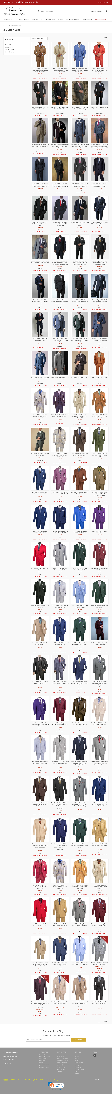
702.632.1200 (104, 2)
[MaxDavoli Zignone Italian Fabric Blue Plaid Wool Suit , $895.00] (99, 324)
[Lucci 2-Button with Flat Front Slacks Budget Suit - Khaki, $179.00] (60, 910)
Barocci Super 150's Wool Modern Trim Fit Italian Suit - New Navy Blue (60, 224)
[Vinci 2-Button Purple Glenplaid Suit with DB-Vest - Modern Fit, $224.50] (60, 401)
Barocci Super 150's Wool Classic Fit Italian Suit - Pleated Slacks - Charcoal (59, 301)
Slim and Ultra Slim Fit (11, 49)
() (107, 11)
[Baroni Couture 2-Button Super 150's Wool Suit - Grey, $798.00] (79, 93)
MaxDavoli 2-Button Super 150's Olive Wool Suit (40, 454)
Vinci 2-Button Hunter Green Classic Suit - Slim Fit (80, 569)
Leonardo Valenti (79, 1069)
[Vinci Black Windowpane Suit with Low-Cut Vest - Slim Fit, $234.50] (99, 988)
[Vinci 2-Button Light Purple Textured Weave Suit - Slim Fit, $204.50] (60, 478)
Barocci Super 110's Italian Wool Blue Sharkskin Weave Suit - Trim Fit (80, 146)
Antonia (77, 1056)
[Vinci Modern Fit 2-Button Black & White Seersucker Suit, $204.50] (60, 747)
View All (77, 1073)
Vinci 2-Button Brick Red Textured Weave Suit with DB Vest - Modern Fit (100, 70)
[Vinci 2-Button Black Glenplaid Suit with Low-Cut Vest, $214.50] (40, 667)
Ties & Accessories (72, 19)
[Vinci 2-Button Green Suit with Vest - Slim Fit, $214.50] (99, 591)
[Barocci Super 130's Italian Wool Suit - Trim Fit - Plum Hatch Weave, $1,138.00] (60, 130)
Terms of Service (61, 1067)
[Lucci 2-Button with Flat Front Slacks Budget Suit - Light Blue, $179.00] (79, 949)
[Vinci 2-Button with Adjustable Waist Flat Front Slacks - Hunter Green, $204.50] (79, 830)
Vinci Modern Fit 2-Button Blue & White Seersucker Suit (40, 762)
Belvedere (78, 1067)
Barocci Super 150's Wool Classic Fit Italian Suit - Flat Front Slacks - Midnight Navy (60, 262)
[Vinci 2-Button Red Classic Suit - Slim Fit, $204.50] (40, 554)
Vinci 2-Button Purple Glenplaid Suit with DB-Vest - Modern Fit (60, 415)
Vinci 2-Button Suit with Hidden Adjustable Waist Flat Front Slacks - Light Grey (99, 763)
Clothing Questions (62, 1062)
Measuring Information (63, 1064)
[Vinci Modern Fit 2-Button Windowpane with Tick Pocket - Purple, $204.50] (40, 709)
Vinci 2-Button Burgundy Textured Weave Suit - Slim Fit (60, 723)
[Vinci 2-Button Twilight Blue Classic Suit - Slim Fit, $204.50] (40, 517)
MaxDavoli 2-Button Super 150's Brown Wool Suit (80, 378)
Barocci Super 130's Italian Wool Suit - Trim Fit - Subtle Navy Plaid (80, 224)
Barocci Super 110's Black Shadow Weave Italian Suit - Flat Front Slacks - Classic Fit (60, 185)
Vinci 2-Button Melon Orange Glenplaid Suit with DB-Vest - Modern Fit (100, 416)
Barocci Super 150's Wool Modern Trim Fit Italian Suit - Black (40, 224)
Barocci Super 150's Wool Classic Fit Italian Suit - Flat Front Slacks (99, 301)
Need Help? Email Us (62, 1060)
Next (105, 38)
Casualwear (50, 19)
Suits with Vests (9, 52)
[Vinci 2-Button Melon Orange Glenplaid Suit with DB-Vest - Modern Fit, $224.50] (99, 401)
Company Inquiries (62, 1066)
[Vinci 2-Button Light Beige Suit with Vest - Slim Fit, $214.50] (40, 629)
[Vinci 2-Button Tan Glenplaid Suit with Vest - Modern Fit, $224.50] (99, 830)
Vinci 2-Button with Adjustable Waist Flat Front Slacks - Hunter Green (79, 845)
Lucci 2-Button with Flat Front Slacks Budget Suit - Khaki (60, 924)
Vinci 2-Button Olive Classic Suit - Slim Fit (40, 606)
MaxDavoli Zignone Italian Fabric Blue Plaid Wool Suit (99, 339)
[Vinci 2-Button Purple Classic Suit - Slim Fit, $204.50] (99, 517)
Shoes (60, 19)
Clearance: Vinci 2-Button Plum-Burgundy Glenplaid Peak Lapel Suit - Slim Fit (40, 1003)
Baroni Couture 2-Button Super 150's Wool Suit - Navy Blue (99, 108)
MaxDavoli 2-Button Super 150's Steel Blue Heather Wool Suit (40, 378)
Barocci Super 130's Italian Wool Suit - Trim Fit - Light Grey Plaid (40, 261)
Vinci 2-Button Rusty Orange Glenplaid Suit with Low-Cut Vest (99, 378)
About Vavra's (60, 1055)
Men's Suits (8, 19)
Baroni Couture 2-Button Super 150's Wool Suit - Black (59, 108)
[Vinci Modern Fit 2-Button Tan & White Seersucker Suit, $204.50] (99, 709)
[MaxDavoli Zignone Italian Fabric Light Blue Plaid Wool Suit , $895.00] (60, 324)
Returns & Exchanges (62, 1058)
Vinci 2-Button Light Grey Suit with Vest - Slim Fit (60, 606)
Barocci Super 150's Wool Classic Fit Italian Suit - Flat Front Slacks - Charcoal (79, 262)
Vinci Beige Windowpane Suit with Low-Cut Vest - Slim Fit (80, 1002)
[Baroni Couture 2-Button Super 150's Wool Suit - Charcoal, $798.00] (40, 93)
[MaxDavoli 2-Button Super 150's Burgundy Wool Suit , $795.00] (99, 629)
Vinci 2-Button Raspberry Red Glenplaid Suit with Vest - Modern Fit (40, 886)
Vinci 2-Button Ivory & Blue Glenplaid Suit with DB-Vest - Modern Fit (40, 416)
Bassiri (77, 1058)
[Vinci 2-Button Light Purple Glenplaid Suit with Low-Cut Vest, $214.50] (60, 667)
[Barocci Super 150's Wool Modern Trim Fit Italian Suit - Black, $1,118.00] (40, 208)
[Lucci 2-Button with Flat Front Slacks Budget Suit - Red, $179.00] (40, 910)
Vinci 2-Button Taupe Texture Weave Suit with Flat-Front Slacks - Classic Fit (99, 494)
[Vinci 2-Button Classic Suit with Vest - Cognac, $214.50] (79, 478)
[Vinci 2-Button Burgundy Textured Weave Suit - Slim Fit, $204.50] (60, 709)
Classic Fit (8, 44)
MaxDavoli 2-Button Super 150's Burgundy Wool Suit (99, 643)
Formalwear (87, 19)
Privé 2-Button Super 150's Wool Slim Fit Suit (40, 339)
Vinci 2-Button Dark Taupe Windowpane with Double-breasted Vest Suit (79, 724)
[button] (56, 1086)
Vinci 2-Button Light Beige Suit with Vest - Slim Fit (40, 643)
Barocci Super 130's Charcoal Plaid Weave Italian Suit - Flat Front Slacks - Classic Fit (79, 185)
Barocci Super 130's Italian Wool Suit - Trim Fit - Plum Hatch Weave (60, 146)
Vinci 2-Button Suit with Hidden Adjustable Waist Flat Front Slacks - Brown (40, 804)
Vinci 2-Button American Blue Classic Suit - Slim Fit (60, 531)
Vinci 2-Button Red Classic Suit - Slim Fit (40, 569)
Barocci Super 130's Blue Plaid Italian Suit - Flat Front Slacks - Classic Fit (99, 224)
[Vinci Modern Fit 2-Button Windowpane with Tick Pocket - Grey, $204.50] (99, 667)
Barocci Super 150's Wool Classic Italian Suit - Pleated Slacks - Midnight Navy (40, 301)
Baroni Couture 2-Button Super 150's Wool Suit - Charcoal (40, 108)
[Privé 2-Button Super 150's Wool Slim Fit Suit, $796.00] (40, 324)
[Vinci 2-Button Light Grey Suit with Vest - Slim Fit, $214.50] (60, 591)
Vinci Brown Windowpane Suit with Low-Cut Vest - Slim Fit (79, 454)
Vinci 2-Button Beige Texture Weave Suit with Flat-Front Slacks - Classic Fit (40, 964)
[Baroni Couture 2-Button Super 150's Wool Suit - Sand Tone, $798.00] (40, 130)
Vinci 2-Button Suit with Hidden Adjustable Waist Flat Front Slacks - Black (59, 804)
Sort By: (34, 38)
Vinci (76, 1060)
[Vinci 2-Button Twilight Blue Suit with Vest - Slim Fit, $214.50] (60, 629)
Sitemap (59, 1071)
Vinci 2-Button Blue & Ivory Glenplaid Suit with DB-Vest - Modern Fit (60, 886)
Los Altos (77, 1066)
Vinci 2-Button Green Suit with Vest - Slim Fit (99, 606)
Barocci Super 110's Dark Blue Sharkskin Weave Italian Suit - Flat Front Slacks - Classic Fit (99, 146)
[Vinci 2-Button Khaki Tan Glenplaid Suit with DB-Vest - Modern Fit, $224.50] (79, 401)
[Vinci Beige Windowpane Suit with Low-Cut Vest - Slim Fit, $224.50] (79, 988)
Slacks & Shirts (37, 19)
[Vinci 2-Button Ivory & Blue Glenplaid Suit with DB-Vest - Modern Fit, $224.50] (40, 401)
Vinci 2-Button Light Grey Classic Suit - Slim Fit (60, 569)
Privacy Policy (61, 1069)
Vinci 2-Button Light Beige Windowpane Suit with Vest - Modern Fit (60, 455)
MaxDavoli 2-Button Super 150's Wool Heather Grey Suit (60, 378)
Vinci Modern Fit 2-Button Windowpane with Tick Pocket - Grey (99, 683)
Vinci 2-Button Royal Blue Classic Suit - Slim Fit (80, 531)
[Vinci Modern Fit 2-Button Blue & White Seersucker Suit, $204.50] (40, 747)
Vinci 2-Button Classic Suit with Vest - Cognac (79, 493)
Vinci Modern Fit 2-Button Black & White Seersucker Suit (60, 762)
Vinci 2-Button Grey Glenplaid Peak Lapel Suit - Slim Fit (99, 963)
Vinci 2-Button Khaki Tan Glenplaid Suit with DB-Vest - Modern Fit (80, 416)
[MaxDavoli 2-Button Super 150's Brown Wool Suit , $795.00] (79, 363)
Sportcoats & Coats (22, 19)
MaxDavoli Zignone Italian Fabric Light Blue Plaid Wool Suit (60, 340)
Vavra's (77, 1055)
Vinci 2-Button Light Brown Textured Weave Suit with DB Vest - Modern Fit (40, 70)
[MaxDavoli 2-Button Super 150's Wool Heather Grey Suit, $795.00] (60, 363)
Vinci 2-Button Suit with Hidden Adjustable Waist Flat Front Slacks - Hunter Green (79, 644)
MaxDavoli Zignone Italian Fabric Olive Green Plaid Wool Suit (79, 340)
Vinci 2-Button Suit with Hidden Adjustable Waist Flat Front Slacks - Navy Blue (79, 763)
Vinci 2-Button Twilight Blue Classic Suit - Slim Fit (40, 531)
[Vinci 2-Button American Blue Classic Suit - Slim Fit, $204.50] (60, 517)
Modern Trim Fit (9, 47)
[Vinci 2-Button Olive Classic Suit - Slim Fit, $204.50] (40, 591)
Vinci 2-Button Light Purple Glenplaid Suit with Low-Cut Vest (60, 682)
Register (100, 11)
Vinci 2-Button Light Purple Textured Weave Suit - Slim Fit (60, 493)
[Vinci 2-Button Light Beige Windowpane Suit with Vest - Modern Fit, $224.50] (60, 439)
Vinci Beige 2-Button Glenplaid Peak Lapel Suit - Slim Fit (59, 1002)
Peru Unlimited (79, 1064)
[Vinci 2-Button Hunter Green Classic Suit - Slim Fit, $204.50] (79, 554)
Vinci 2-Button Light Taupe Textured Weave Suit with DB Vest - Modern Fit (60, 70)
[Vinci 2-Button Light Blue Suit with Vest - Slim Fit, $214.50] (79, 591)
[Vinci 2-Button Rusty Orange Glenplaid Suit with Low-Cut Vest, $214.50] (99, 363)
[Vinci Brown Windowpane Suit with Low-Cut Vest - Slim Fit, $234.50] (79, 439)
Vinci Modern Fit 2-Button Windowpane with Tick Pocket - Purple (40, 724)
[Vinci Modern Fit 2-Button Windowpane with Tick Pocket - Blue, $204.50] (79, 667)
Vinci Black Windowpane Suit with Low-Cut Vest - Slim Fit (99, 1002)
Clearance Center (101, 19)
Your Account (60, 1056)
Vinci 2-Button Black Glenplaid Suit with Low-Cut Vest (40, 682)
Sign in (94, 11)
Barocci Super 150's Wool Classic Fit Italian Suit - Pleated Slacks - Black (79, 301)
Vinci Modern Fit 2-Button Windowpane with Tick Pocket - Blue (79, 683)
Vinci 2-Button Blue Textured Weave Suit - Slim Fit (40, 493)
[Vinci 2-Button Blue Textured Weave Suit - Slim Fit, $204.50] (40, 478)
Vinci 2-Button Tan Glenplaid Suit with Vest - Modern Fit (99, 844)
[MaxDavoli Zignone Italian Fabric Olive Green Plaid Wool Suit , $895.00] (79, 324)
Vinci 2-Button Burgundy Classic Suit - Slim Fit (99, 569)
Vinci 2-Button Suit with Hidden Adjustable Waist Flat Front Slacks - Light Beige (40, 845)
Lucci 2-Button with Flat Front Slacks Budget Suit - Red (40, 924)
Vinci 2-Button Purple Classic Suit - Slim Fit (99, 531)
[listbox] (41, 38)
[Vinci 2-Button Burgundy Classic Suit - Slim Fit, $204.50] (99, 554)
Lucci (76, 1071)
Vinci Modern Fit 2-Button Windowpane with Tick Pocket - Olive (99, 455)
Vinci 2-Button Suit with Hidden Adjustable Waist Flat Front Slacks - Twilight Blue (99, 804)
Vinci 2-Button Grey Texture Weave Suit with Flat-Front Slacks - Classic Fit (79, 925)
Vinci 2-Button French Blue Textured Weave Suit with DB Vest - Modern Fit (80, 70)
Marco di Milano (79, 1062)
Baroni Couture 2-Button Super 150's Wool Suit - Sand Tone (40, 145)
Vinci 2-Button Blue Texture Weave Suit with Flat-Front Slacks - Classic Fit (59, 964)
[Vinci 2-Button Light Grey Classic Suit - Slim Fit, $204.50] (60, 554)
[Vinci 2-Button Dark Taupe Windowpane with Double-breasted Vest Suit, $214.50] (79, 709)
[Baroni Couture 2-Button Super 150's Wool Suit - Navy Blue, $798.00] (99, 93)
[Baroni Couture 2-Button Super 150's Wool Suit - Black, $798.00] (60, 93)
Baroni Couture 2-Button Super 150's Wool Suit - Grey (79, 108)
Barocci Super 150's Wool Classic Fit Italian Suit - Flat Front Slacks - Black (99, 262)
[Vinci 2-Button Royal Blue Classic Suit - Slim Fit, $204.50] (79, 517)
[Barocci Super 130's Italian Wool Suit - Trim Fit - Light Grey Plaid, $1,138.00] (40, 247)
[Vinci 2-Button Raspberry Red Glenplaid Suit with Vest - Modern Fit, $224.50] (40, 871)
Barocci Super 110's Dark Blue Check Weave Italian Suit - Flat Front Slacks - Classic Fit (40, 185)
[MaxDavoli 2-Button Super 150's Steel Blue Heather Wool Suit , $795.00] (40, 363)
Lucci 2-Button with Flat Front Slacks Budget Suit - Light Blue (79, 963)
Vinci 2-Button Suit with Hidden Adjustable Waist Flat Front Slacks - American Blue (59, 845)
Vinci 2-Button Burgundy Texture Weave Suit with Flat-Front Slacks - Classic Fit (99, 925)
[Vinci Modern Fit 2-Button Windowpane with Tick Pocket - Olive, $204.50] (99, 439)
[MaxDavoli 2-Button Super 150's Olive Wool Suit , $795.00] (40, 439)
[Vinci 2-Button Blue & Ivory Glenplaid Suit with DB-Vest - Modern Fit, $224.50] (60, 871)
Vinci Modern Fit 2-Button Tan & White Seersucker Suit (99, 723)
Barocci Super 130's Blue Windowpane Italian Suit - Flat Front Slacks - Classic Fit (99, 185)
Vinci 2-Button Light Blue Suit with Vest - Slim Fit (80, 606)
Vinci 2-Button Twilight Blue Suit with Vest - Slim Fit (60, 643)
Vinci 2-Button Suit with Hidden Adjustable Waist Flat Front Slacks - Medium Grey (79, 804)
